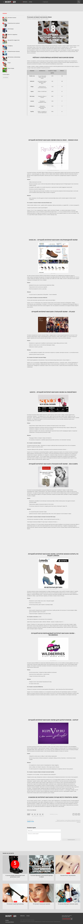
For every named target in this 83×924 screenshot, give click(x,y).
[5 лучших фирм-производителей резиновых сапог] (15, 864)
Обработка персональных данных (47, 921)
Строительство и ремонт (14, 23)
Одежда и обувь (15, 878)
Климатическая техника (14, 51)
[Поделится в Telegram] (79, 815)
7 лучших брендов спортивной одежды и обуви (41, 876)
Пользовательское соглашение (25, 921)
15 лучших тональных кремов (41, 904)
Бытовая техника (12, 17)
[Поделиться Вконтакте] (73, 815)
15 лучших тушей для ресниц (15, 904)
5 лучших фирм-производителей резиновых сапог (15, 876)
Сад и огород (11, 68)
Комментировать (71, 839)
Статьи (30, 1)
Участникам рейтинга (9, 922)
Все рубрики (5, 77)
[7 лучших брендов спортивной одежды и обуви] (41, 864)
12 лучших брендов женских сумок (68, 904)
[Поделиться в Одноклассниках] (76, 815)
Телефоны (10, 45)
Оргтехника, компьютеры (14, 57)
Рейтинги (25, 1)
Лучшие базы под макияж (68, 875)
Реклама (7, 920)
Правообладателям (57, 921)
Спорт (9, 62)
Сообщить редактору (66, 918)
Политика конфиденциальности (36, 921)
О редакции (45, 1)
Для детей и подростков (13, 40)
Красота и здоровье (12, 34)
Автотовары (11, 28)
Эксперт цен (10, 2)
